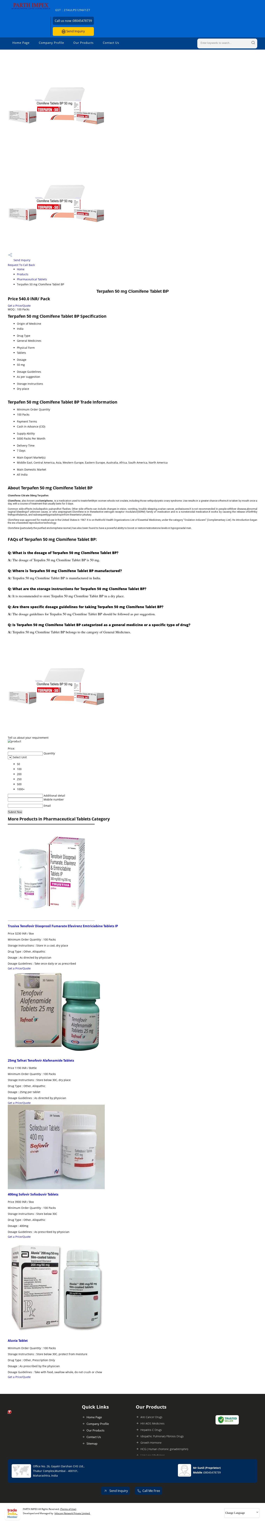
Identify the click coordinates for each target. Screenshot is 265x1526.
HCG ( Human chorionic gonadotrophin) (164, 1449)
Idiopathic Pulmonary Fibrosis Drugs (162, 1436)
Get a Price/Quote (19, 305)
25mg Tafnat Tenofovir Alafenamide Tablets (41, 1060)
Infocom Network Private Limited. (72, 1513)
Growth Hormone (151, 1442)
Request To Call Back (21, 265)
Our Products (83, 43)
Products (22, 274)
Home (20, 269)
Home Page (20, 43)
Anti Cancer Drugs (151, 1417)
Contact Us (111, 43)
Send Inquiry (75, 31)
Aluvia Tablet (18, 1340)
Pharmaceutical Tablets (32, 279)
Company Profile (51, 43)
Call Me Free (151, 1491)
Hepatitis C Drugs (151, 1430)
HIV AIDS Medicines (152, 1423)
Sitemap (92, 1443)
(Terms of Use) (68, 1509)
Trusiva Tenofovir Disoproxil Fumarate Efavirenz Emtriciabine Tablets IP (63, 926)
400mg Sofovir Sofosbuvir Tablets (33, 1194)
